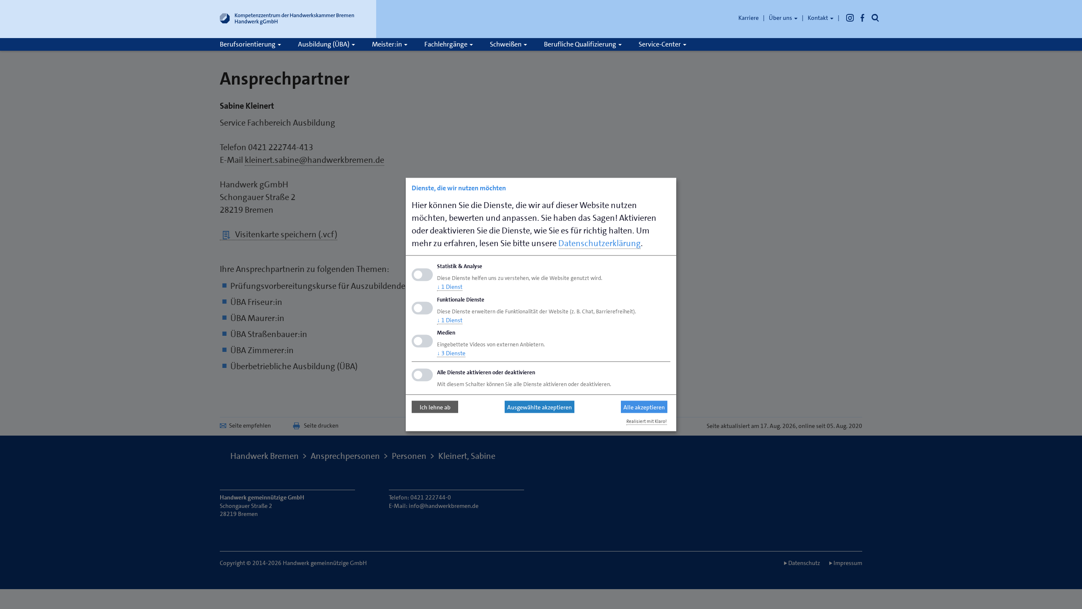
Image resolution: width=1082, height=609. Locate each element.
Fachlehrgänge (446, 44)
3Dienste (451, 353)
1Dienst (449, 286)
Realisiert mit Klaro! (646, 421)
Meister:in (387, 44)
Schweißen (506, 44)
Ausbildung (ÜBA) (324, 44)
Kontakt (818, 18)
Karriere (748, 18)
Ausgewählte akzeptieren (539, 407)
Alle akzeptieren (644, 407)
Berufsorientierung (248, 44)
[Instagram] (850, 18)
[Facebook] (863, 18)
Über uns (781, 18)
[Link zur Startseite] (287, 21)
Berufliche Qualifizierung (581, 44)
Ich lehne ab (435, 407)
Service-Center (660, 44)
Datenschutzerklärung (599, 243)
